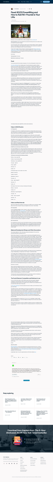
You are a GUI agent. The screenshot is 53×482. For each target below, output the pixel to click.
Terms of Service (22, 468)
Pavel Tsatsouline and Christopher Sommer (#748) (41, 400)
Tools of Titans (32, 463)
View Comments (26, 380)
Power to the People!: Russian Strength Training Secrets (28, 348)
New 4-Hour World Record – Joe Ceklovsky (10, 412)
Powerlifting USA (34, 39)
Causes (21, 463)
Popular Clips (42, 458)
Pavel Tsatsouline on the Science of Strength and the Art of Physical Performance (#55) (10, 400)
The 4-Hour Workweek (15, 285)
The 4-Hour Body (32, 460)
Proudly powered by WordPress (7, 461)
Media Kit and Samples (23, 465)
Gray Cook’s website (38, 259)
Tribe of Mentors (32, 465)
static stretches (22, 210)
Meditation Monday (43, 463)
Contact (21, 460)
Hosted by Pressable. (15, 461)
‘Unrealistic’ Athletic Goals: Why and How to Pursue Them (26, 400)
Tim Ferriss (21, 458)
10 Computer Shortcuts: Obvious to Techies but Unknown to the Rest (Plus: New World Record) (26, 413)
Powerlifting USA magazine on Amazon (30, 293)
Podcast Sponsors (43, 460)
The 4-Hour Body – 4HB (22, 21)
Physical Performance (16, 21)
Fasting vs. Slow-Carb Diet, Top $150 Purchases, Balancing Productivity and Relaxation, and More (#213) (42, 413)
